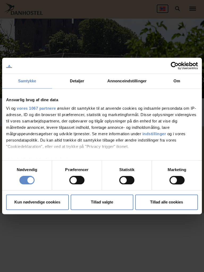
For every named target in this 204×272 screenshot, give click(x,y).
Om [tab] (176, 81)
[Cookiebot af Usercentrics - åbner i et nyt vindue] (174, 66)
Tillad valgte (102, 202)
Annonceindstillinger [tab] (127, 81)
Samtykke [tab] (27, 81)
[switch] (76, 180)
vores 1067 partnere (36, 108)
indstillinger (154, 133)
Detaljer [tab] (77, 81)
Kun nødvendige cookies (37, 202)
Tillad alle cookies (166, 202)
